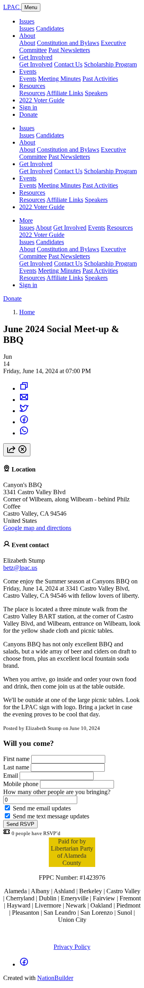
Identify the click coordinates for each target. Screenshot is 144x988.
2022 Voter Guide (41, 100)
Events (27, 71)
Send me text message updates (51, 816)
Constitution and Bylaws (68, 42)
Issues (26, 21)
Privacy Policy (72, 946)
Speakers (96, 93)
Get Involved (35, 57)
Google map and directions (37, 527)
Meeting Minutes (59, 78)
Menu (30, 7)
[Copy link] (24, 388)
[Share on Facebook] (24, 422)
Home (27, 312)
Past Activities (100, 78)
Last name (16, 767)
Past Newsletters (69, 50)
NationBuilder (55, 977)
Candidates (50, 28)
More (26, 220)
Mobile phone (20, 784)
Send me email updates (42, 808)
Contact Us (68, 64)
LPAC (12, 7)
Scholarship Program (110, 64)
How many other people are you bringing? (56, 791)
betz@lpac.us (20, 567)
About (27, 35)
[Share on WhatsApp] (24, 433)
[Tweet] (24, 410)
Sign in (28, 107)
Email (10, 775)
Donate (28, 114)
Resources (32, 85)
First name (16, 758)
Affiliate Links (64, 93)
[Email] (24, 399)
